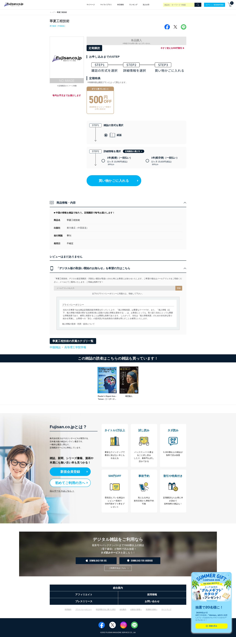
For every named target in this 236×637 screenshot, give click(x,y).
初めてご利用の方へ (70, 483)
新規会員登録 (70, 471)
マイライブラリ (106, 5)
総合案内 (118, 587)
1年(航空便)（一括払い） (165, 160)
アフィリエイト (83, 594)
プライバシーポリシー (83, 609)
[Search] (197, 5)
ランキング (133, 5)
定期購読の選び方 (132, 151)
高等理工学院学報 (75, 347)
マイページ (91, 5)
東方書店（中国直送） (58, 26)
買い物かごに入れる (114, 180)
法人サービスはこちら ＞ (62, 491)
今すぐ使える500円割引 (171, 48)
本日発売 (120, 5)
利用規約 (68, 609)
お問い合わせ (152, 601)
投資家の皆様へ (151, 609)
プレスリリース (83, 601)
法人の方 (146, 5)
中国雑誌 (55, 347)
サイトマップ (166, 609)
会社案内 (123, 609)
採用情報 (152, 594)
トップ (52, 12)
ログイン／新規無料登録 (215, 4)
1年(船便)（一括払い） (119, 160)
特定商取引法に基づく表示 (106, 609)
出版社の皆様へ (136, 609)
